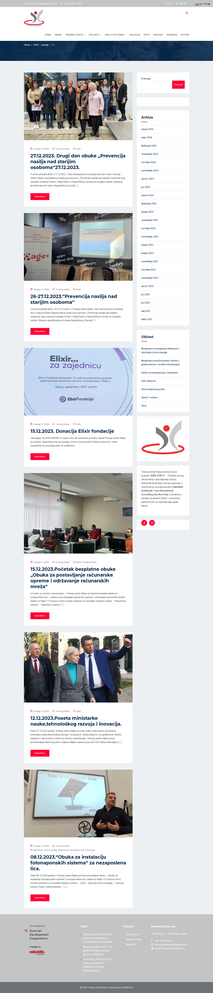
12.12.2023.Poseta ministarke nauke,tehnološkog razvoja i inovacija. (75, 721)
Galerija (135, 34)
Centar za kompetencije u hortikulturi (159, 372)
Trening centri (74, 34)
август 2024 (147, 178)
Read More (40, 196)
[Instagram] (152, 523)
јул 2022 (145, 294)
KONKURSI (172, 34)
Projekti (94, 34)
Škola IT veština (83, 562)
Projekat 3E (130, 944)
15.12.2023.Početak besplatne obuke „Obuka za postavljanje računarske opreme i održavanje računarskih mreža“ (73, 577)
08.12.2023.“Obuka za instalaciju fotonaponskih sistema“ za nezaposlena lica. (78, 862)
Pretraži (178, 84)
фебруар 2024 (148, 203)
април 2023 (147, 245)
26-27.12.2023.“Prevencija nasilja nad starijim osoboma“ (73, 299)
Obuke (58, 34)
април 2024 (147, 195)
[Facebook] (144, 523)
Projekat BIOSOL (133, 939)
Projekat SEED (132, 934)
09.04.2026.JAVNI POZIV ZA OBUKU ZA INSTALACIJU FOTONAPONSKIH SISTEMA (97, 938)
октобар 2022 (148, 269)
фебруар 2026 (148, 145)
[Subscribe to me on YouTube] (181, 3)
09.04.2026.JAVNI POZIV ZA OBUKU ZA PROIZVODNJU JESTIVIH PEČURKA (97, 951)
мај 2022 (145, 311)
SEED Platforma (114, 34)
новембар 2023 (149, 220)
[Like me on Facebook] (177, 3)
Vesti (147, 34)
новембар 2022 (149, 261)
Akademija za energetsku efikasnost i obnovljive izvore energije (64, 850)
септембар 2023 (150, 236)
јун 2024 (145, 187)
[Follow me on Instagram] (185, 3)
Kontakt (158, 34)
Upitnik (185, 34)
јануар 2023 (147, 253)
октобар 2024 (148, 162)
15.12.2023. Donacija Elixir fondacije (72, 431)
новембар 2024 (149, 154)
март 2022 (146, 319)
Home (48, 34)
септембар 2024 (150, 170)
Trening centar (62, 149)
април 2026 (147, 129)
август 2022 (147, 286)
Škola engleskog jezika (153, 389)
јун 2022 (145, 302)
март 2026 (146, 137)
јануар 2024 (147, 211)
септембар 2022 (150, 278)
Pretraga (146, 78)
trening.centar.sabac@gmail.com (42, 3)
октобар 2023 (148, 228)
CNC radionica (148, 381)
